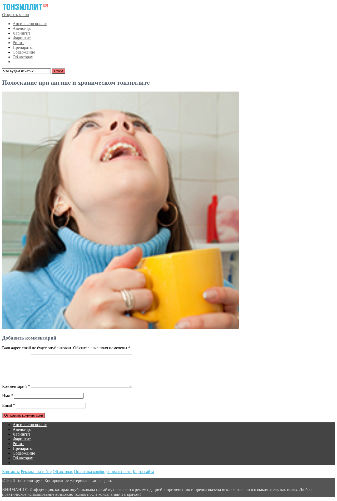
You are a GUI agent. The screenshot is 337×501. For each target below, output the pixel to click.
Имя (7, 395)
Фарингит (22, 38)
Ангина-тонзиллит (30, 23)
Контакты (11, 471)
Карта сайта (143, 471)
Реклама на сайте (36, 471)
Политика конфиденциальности (103, 471)
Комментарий (16, 386)
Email (8, 405)
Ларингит (21, 33)
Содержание (24, 52)
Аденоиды (22, 28)
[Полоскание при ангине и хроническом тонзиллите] (120, 327)
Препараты (23, 47)
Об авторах (23, 57)
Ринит (18, 42)
